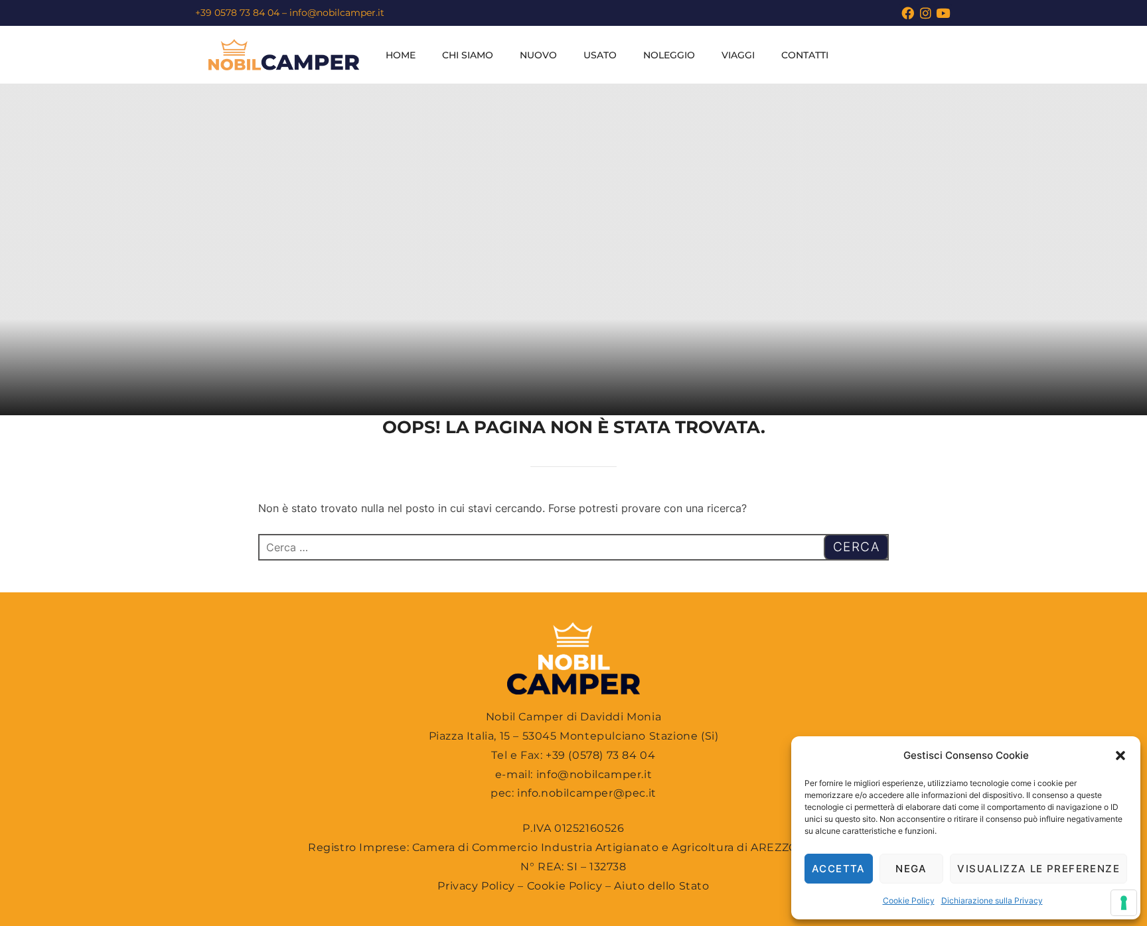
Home (401, 55)
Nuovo (538, 55)
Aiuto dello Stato (661, 886)
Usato (600, 55)
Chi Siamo (467, 55)
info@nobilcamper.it (336, 13)
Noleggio (669, 55)
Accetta (839, 868)
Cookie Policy (909, 900)
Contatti (804, 55)
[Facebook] (908, 13)
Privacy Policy (475, 886)
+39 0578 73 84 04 (237, 13)
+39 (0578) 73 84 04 (600, 755)
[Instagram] (926, 13)
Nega (911, 868)
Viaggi (738, 55)
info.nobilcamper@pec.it (586, 793)
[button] (1120, 755)
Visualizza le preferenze (1038, 868)
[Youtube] (943, 13)
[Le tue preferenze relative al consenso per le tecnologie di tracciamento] (1123, 902)
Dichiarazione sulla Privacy (992, 900)
